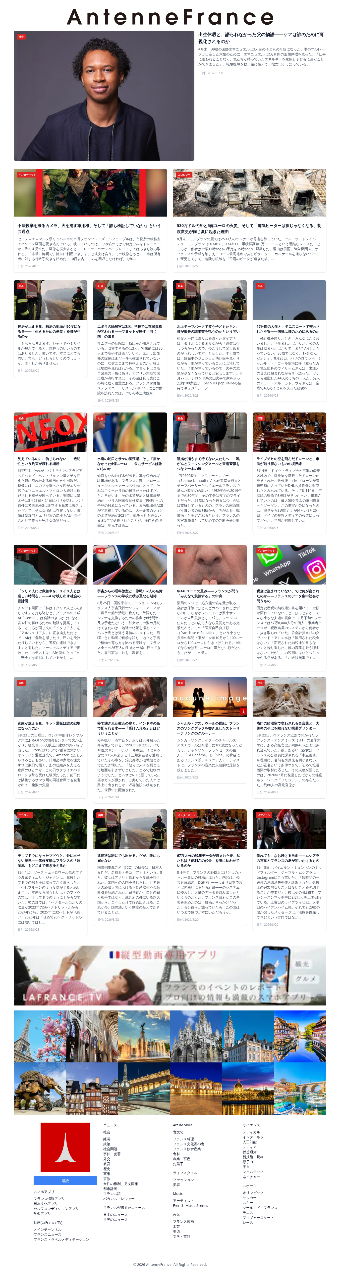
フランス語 (112, 1193)
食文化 (178, 1132)
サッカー (250, 1197)
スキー (248, 1202)
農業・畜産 (181, 1158)
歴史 (106, 1168)
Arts (176, 1214)
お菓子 (178, 1163)
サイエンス (251, 1125)
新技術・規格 (253, 1156)
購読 (65, 1180)
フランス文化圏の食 (188, 1143)
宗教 (106, 1178)
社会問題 (110, 1148)
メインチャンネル (47, 1229)
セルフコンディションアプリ (56, 1208)
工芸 (176, 1226)
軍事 (106, 1173)
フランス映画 (183, 1221)
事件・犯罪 (112, 1153)
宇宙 (246, 1166)
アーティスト (183, 1200)
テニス (248, 1212)
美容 (176, 1184)
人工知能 (250, 1142)
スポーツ (250, 1185)
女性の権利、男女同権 (120, 1183)
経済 (106, 1139)
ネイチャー (251, 1176)
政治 (106, 1143)
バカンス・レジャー (119, 1198)
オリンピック (253, 1192)
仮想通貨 (250, 1151)
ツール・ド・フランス (260, 1207)
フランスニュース (47, 1234)
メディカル (251, 1132)
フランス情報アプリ (49, 1198)
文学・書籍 (181, 1236)
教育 (106, 1163)
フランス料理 (183, 1139)
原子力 (248, 1161)
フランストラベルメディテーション (61, 1239)
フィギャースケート (258, 1217)
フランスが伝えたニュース (124, 1207)
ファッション (183, 1179)
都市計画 (110, 1188)
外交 (106, 1158)
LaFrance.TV (51, 1222)
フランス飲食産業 (187, 1148)
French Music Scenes (190, 1205)
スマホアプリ (44, 1191)
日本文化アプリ (46, 1203)
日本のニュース (115, 1214)
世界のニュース (115, 1219)
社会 (106, 1132)
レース (248, 1222)
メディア (250, 1146)
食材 (176, 1153)
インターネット (255, 1137)
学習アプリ (42, 1213)
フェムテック (253, 1171)
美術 (176, 1231)
